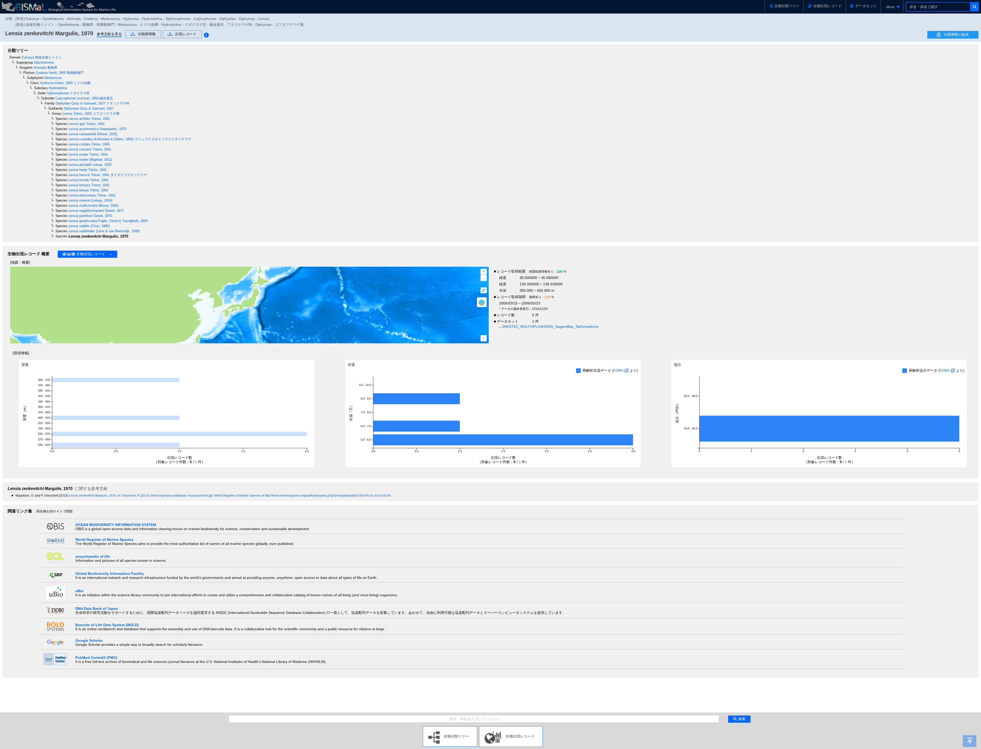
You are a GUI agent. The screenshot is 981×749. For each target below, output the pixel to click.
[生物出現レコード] (511, 728)
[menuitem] (892, 7)
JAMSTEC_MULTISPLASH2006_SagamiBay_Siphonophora (550, 326)
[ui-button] (974, 7)
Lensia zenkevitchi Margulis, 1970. (93, 495)
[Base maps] (482, 302)
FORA (618, 370)
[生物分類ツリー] (450, 728)
